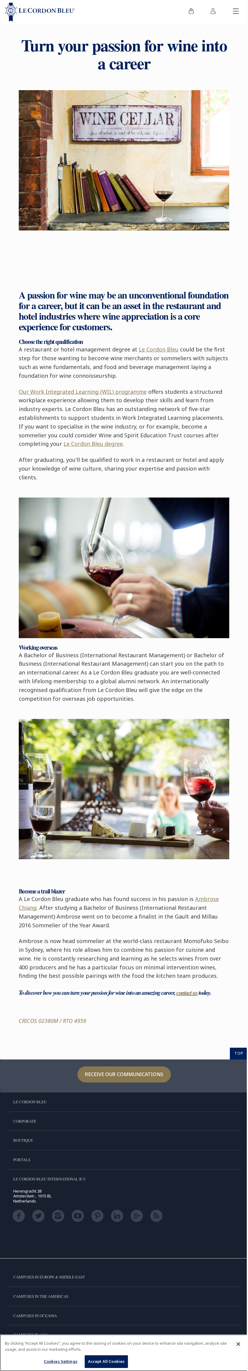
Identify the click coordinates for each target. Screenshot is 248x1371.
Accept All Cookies (106, 1361)
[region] (124, 1352)
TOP (238, 1053)
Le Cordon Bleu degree (93, 443)
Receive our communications (124, 1074)
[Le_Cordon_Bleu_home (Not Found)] (40, 12)
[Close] (238, 1344)
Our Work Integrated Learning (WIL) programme (83, 391)
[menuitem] (191, 12)
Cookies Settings (60, 1361)
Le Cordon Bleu (158, 349)
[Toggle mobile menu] (236, 12)
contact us (186, 992)
